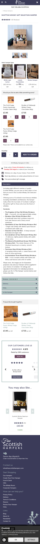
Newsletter (6, 519)
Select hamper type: (8, 62)
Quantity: (4, 151)
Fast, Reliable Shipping (20, 7)
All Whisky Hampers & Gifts (20, 163)
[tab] (20, 184)
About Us (6, 516)
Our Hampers (7, 475)
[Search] (5, 2)
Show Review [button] (17, 377)
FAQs (5, 507)
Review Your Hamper (10, 504)
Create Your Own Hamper (11, 478)
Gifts (4, 483)
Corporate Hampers (9, 488)
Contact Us (6, 521)
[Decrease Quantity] (5, 117)
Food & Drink (7, 480)
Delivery (5, 497)
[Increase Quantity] (16, 117)
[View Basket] (37, 2)
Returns (5, 502)
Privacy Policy (7, 495)
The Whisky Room (9, 485)
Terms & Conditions (9, 499)
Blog (4, 514)
